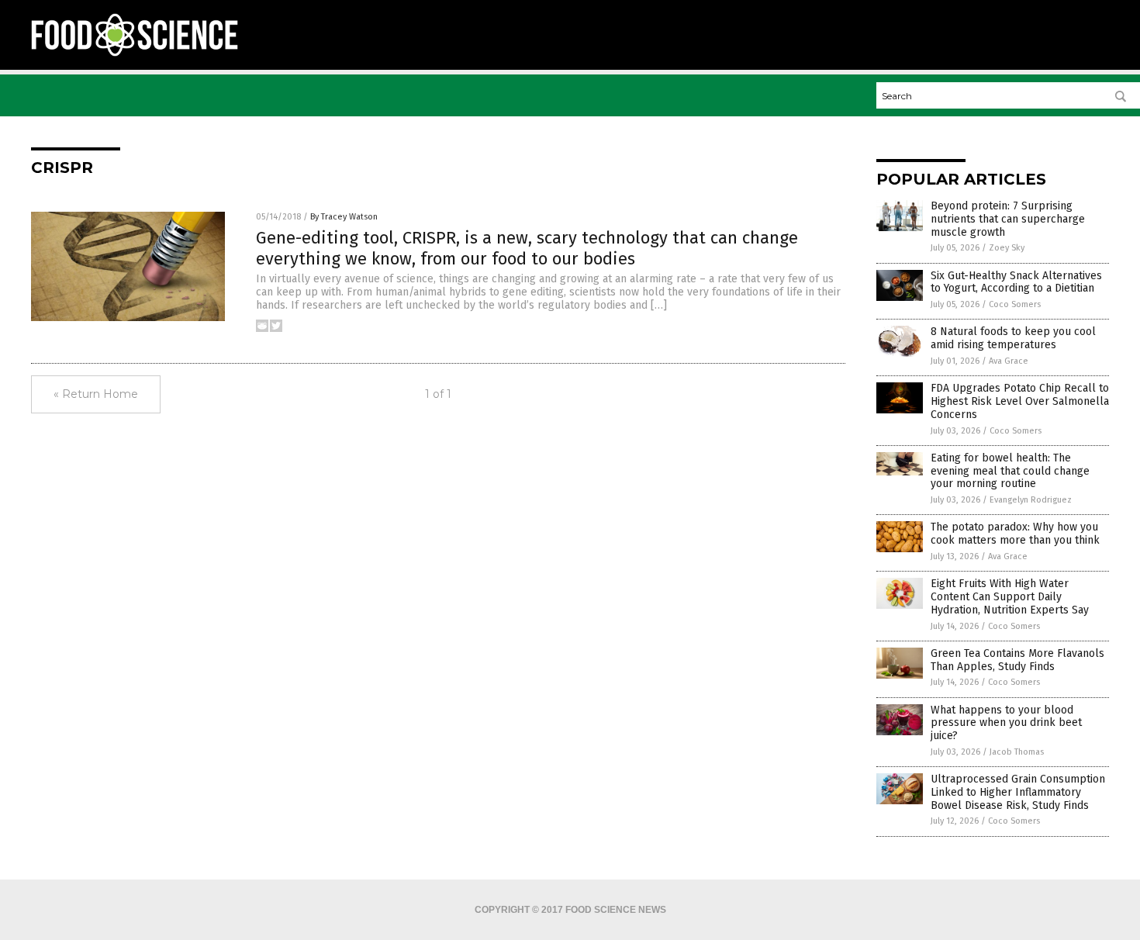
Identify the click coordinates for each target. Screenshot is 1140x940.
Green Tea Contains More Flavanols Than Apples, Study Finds (1017, 660)
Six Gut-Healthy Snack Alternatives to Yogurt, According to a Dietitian (1016, 282)
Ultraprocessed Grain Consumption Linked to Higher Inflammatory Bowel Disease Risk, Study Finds (1018, 792)
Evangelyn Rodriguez (1031, 500)
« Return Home (96, 394)
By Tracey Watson (344, 217)
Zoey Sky (1006, 248)
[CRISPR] (134, 55)
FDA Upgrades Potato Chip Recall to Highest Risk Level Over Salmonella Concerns (1020, 401)
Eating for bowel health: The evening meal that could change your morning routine (1010, 471)
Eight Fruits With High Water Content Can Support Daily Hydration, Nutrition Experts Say (1010, 597)
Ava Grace (1008, 361)
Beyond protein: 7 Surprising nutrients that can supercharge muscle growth (1008, 219)
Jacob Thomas (1017, 752)
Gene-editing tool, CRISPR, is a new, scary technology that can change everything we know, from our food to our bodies (527, 247)
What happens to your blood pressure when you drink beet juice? (1006, 723)
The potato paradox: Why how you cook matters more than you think (1015, 533)
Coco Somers (1015, 304)
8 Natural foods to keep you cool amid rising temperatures (1013, 338)
